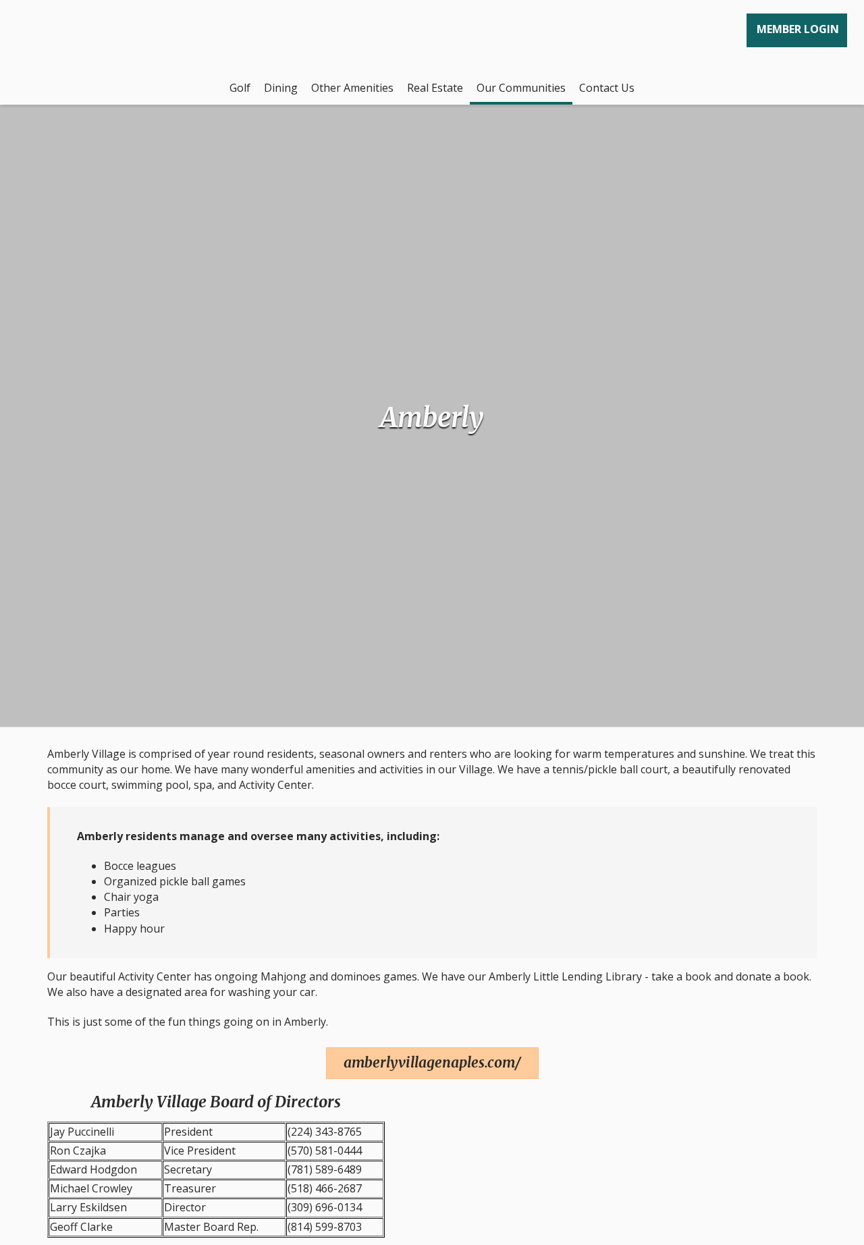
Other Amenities (352, 87)
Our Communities (521, 87)
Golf (240, 87)
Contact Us (606, 87)
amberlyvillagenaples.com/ (432, 1063)
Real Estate (435, 87)
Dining (281, 87)
